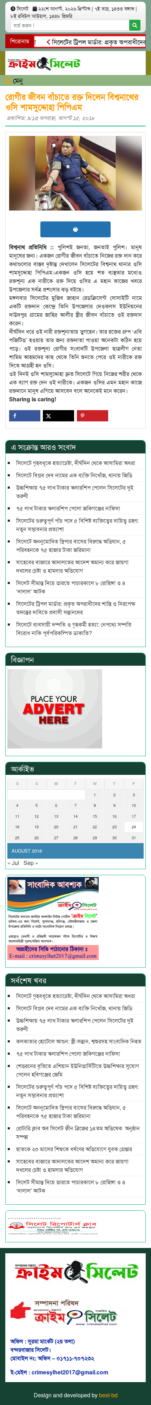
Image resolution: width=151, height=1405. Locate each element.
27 (56, 837)
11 (17, 816)
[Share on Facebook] (24, 415)
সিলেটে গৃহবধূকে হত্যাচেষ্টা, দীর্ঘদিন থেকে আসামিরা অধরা (75, 463)
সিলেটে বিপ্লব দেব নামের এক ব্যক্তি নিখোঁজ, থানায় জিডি (74, 475)
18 (17, 826)
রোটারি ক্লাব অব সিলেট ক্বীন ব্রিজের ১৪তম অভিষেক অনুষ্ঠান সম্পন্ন (78, 1132)
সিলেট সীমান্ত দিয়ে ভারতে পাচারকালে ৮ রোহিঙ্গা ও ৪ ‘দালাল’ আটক (71, 587)
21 (75, 826)
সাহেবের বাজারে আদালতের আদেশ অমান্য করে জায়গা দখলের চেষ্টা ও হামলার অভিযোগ (72, 566)
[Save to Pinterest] (92, 415)
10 (134, 805)
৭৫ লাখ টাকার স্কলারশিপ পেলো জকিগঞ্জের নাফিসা (68, 508)
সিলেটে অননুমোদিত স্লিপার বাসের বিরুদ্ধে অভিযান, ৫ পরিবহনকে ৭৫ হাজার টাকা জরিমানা (71, 545)
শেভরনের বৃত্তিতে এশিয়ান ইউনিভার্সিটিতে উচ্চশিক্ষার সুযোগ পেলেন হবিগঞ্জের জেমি (77, 1070)
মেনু (17, 80)
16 (114, 816)
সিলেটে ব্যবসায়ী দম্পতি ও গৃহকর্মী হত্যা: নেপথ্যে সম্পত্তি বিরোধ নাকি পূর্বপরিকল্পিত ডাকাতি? (73, 628)
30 (114, 837)
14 (75, 816)
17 (134, 816)
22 (95, 826)
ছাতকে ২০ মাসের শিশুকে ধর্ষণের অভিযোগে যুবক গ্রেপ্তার (74, 1149)
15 (95, 816)
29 (95, 837)
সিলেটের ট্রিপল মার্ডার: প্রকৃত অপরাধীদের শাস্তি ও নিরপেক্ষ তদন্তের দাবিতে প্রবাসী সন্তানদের (75, 608)
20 (56, 826)
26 (36, 837)
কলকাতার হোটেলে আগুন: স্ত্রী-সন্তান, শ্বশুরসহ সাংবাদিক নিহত (79, 1041)
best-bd (108, 1395)
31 (134, 837)
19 (36, 826)
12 (36, 816)
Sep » (31, 863)
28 (75, 837)
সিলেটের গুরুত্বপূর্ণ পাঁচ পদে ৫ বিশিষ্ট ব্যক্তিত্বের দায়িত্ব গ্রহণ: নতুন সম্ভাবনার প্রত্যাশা (77, 524)
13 (56, 816)
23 (114, 826)
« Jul (13, 863)
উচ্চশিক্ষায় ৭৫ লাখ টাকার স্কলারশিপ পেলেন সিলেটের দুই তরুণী (74, 491)
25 (17, 837)
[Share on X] (58, 415)
